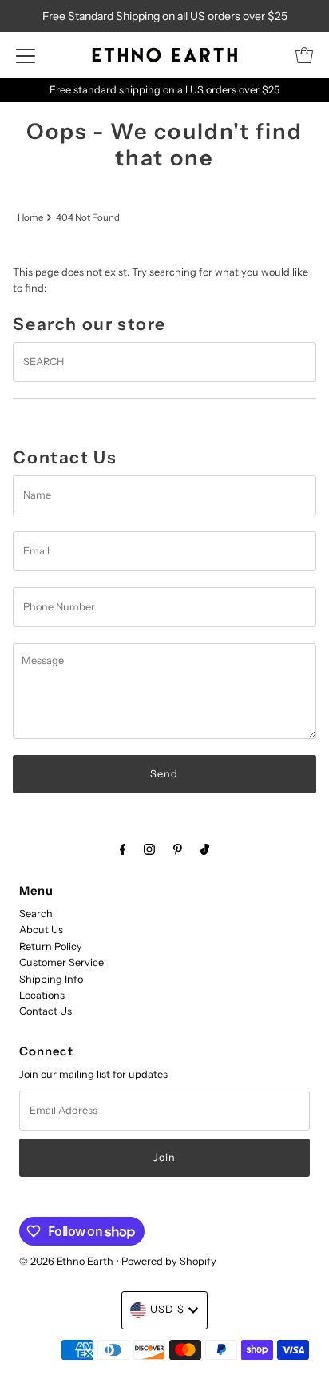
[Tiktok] (204, 849)
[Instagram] (149, 849)
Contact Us (45, 1011)
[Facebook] (123, 849)
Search (36, 914)
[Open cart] (304, 55)
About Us (41, 930)
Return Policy (50, 946)
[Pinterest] (177, 849)
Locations (42, 995)
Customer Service (61, 962)
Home (30, 217)
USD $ (167, 1309)
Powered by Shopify (168, 1261)
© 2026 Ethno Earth (66, 1261)
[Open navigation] (25, 55)
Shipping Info (51, 979)
